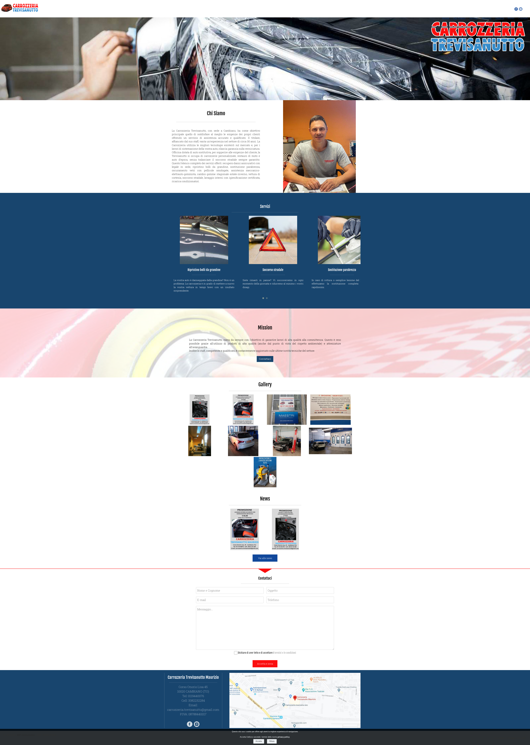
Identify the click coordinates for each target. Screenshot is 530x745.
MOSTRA (250, 538)
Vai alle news (265, 558)
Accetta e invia (265, 663)
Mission (486, 18)
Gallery (499, 18)
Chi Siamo (459, 18)
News (511, 18)
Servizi (474, 18)
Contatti (523, 18)
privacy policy (284, 737)
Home (445, 18)
